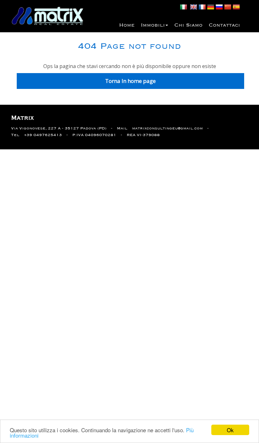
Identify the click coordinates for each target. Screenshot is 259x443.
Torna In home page (130, 80)
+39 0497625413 (43, 135)
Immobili (153, 25)
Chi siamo (188, 25)
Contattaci (224, 25)
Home (127, 25)
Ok (230, 430)
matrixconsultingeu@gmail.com (167, 128)
